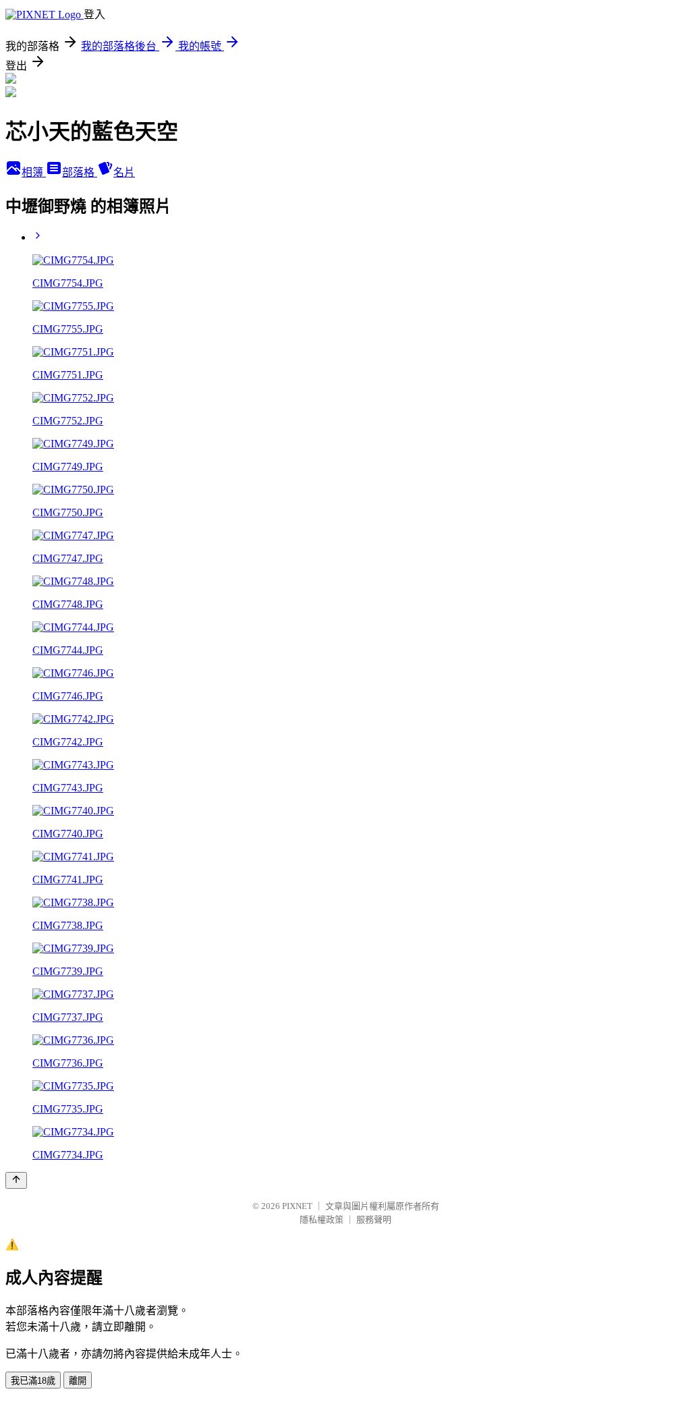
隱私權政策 (321, 1219)
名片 (124, 172)
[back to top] (16, 1180)
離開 (77, 1381)
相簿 (34, 172)
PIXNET (297, 1206)
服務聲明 (373, 1219)
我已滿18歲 (33, 1381)
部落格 (79, 172)
